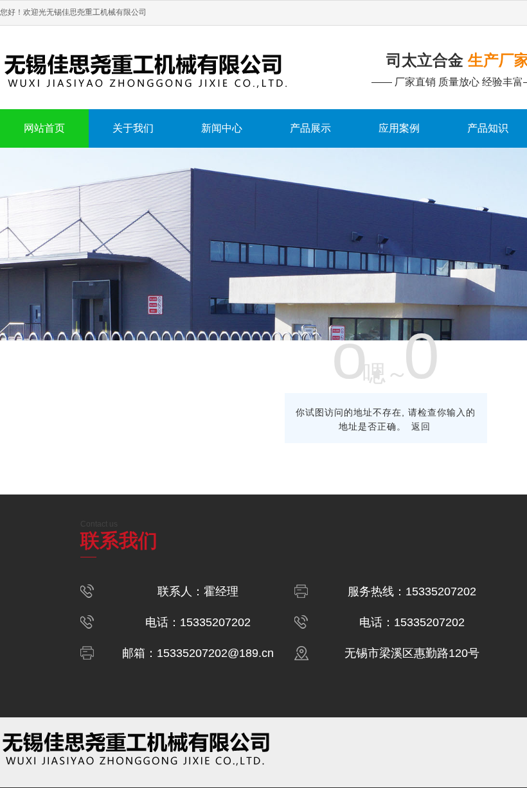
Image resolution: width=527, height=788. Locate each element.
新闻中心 (221, 128)
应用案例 (399, 128)
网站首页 (44, 128)
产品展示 (310, 128)
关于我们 (133, 128)
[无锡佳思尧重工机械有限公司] (164, 67)
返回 (421, 426)
